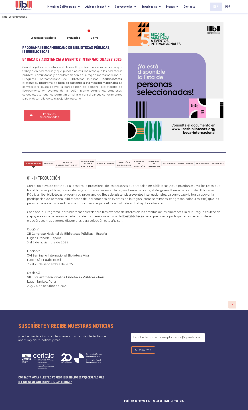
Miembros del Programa (61, 7)
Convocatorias (124, 7)
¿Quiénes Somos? (95, 7)
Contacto (189, 7)
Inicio (4, 17)
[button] (47, 115)
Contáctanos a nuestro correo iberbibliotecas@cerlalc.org (61, 377)
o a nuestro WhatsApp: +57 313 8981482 (45, 382)
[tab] (33, 163)
